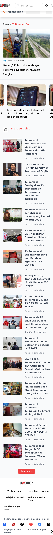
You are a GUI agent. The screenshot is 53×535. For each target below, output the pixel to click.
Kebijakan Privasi (15, 497)
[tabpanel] (26, 100)
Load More (26, 471)
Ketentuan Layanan (38, 491)
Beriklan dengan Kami (12, 507)
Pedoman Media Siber (36, 498)
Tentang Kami (14, 491)
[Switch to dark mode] (46, 5)
